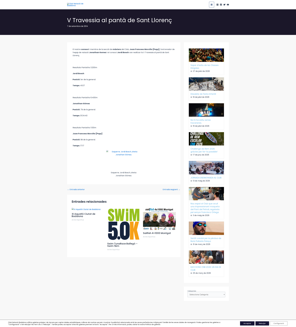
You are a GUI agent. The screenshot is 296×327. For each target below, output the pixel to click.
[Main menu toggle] (211, 5)
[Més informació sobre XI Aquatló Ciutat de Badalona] (86, 209)
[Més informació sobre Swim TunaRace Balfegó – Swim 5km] (123, 224)
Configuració (278, 323)
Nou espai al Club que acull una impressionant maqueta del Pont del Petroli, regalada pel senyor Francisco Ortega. (205, 208)
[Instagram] (217, 5)
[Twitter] (224, 5)
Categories (192, 291)
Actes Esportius (78, 220)
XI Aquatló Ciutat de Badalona (83, 215)
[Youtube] (228, 5)
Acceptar (247, 323)
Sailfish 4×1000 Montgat (157, 233)
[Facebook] (221, 5)
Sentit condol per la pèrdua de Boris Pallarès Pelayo (206, 240)
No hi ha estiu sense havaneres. (201, 121)
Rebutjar (262, 323)
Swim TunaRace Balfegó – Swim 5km (122, 245)
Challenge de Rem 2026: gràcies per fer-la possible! (204, 150)
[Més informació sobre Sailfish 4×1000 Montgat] (159, 218)
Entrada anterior (76, 189)
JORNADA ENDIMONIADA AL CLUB (206, 177)
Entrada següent (171, 189)
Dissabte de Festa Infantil (203, 94)
